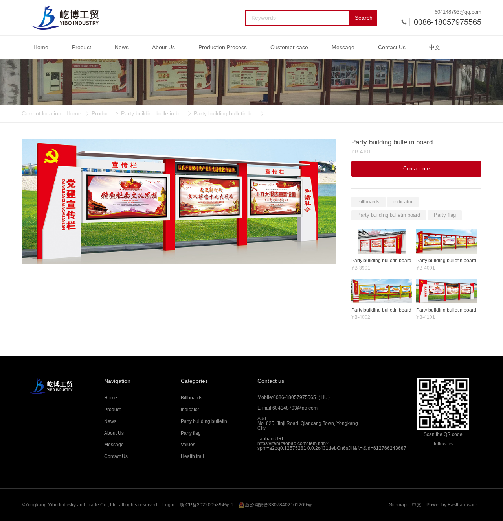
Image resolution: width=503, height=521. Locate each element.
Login (168, 505)
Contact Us (392, 47)
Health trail (192, 456)
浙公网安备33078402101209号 (278, 505)
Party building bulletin (204, 421)
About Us (163, 47)
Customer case (289, 47)
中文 (434, 47)
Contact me (416, 169)
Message (343, 47)
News (122, 47)
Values (188, 444)
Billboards (368, 202)
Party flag (445, 215)
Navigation (117, 381)
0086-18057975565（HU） (302, 397)
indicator (403, 202)
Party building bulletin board (388, 215)
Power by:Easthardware (451, 505)
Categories (194, 381)
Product (81, 47)
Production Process (222, 47)
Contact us (270, 381)
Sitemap (398, 505)
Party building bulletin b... (152, 113)
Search (364, 18)
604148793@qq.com (458, 12)
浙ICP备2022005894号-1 (206, 505)
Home (40, 47)
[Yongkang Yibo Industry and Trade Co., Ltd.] (65, 17)
